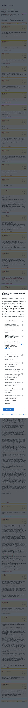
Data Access (14, 414)
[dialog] (14, 354)
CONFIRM (8, 409)
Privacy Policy (22, 414)
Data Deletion (5, 414)
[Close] (24, 293)
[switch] (22, 325)
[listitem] (14, 321)
